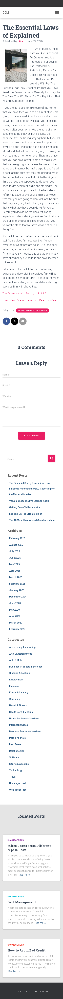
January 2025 (16, 590)
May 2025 (14, 564)
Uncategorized (17, 783)
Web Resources (18, 789)
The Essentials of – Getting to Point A (24, 293)
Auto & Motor (16, 660)
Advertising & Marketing (22, 647)
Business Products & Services (32, 310)
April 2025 (14, 570)
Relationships (16, 751)
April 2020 (14, 616)
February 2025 (17, 583)
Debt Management (22, 902)
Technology (15, 770)
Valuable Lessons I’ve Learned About (29, 501)
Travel (12, 776)
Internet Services (18, 725)
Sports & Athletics (19, 764)
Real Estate (15, 744)
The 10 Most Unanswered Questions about (32, 520)
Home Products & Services (24, 718)
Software (14, 757)
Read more (24, 874)
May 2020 (14, 609)
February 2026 (17, 538)
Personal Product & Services (25, 731)
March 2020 (15, 622)
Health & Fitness (18, 705)
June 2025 (15, 558)
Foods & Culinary (18, 692)
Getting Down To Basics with (24, 507)
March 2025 (15, 577)
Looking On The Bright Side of (25, 514)
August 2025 (16, 545)
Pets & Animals (17, 738)
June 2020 (15, 603)
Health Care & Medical (21, 712)
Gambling (14, 699)
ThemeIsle (42, 991)
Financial (14, 686)
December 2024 (18, 596)
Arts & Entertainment (20, 653)
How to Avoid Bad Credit (27, 950)
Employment (16, 679)
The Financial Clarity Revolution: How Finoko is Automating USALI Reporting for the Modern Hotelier (32, 489)
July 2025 (14, 551)
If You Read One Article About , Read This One (29, 300)
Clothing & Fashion (19, 673)
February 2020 (17, 629)
